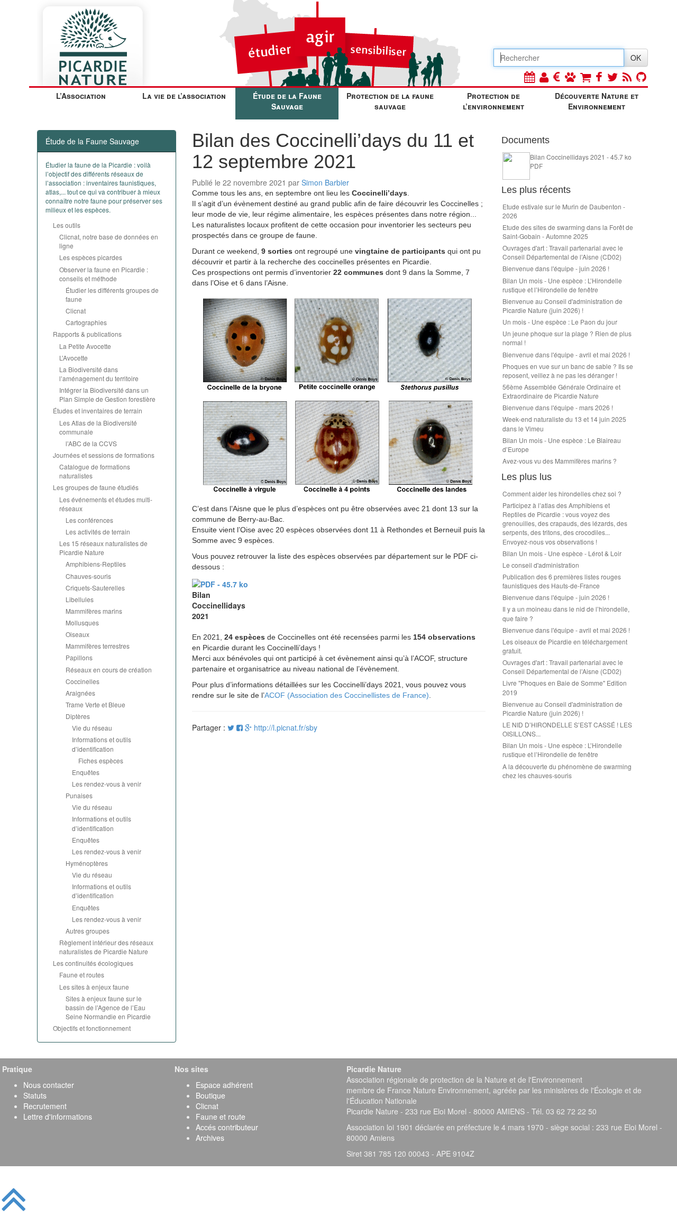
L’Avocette (73, 357)
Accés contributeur (227, 1127)
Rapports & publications (87, 333)
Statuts (35, 1095)
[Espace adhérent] (543, 76)
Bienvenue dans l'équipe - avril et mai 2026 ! (566, 354)
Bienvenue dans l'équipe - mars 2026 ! (557, 407)
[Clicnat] (570, 76)
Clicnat (76, 310)
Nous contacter (48, 1085)
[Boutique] (585, 76)
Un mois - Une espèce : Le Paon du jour (559, 321)
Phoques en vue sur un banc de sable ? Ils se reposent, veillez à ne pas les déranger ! (567, 371)
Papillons (79, 657)
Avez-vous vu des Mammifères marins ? (559, 460)
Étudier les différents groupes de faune (112, 294)
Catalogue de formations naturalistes (94, 471)
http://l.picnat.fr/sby (285, 727)
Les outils (66, 224)
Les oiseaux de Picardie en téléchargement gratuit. (564, 646)
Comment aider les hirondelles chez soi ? (561, 493)
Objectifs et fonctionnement (92, 1027)
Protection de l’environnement (493, 101)
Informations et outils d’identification (101, 744)
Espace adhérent (224, 1085)
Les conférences (89, 519)
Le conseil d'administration (540, 564)
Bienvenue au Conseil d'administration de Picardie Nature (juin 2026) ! (562, 306)
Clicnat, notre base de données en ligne (108, 241)
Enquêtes (85, 772)
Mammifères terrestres (98, 645)
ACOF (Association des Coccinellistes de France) (346, 695)
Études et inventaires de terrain (97, 410)
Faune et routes (81, 974)
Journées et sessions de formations (103, 454)
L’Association (81, 95)
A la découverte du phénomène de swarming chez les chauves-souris (567, 771)
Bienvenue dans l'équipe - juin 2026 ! (555, 268)
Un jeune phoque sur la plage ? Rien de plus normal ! (567, 338)
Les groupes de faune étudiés (96, 487)
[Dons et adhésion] (556, 76)
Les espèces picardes (90, 257)
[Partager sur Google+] (248, 727)
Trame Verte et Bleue (95, 704)
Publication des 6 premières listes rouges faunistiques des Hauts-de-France (561, 581)
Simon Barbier (325, 182)
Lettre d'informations (57, 1116)
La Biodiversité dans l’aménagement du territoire (99, 374)
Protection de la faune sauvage (390, 101)
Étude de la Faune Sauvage (287, 101)
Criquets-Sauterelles (95, 587)
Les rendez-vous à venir (106, 783)
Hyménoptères (87, 863)
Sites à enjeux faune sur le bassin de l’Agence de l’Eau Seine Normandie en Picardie (108, 1007)
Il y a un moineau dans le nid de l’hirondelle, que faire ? (565, 613)
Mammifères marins (94, 610)
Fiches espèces (100, 760)
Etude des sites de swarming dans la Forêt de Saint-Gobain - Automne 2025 (567, 232)
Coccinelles (82, 681)
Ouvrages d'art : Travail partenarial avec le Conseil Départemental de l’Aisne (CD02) (562, 252)
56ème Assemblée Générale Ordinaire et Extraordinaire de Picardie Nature (561, 391)
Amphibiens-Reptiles (96, 563)
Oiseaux (77, 634)
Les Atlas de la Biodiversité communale (98, 427)
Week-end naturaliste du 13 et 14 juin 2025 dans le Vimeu (564, 423)
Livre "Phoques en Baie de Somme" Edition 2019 (564, 687)
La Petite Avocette (85, 346)
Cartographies (86, 322)
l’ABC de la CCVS (91, 443)
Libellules (80, 599)
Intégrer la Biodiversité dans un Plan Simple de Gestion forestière (107, 394)
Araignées (80, 692)
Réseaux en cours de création (109, 669)
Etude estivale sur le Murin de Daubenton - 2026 (563, 211)
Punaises (79, 795)
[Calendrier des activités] (529, 76)
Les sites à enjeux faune (94, 986)
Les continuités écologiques (93, 962)
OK (635, 57)
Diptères (78, 716)
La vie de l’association (184, 95)
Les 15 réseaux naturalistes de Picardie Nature (103, 548)
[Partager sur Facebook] (239, 727)
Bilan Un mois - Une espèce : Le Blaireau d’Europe (561, 445)
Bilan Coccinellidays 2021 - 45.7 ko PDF (581, 161)
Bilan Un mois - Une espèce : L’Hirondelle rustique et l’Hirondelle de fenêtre (562, 285)
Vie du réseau (92, 727)
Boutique (210, 1095)
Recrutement (45, 1106)
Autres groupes (87, 930)
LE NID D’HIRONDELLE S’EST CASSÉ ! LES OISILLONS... (567, 729)
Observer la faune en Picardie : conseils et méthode (103, 274)
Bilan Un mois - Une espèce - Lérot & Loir (561, 553)
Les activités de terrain (98, 531)
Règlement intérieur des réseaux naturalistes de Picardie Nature (106, 947)
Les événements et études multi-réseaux (105, 504)
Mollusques (82, 622)
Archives (210, 1137)
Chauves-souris (88, 575)
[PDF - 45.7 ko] (220, 582)
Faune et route (220, 1116)
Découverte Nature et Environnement (596, 101)
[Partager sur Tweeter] (231, 727)
